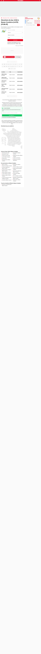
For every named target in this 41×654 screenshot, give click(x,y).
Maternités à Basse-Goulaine (7, 165)
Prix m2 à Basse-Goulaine (17, 175)
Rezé (20, 43)
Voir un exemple (37, 20)
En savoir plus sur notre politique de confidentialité (9, 117)
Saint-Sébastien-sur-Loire (15, 42)
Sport (27, 21)
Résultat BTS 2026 (5, 154)
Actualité (27, 20)
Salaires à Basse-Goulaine (6, 172)
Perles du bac (4, 158)
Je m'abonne (11, 115)
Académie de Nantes (16, 157)
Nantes (17, 43)
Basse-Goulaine (4, 164)
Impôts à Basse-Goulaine (6, 173)
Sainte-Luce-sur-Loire (11, 43)
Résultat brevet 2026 (5, 152)
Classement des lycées (6, 155)
